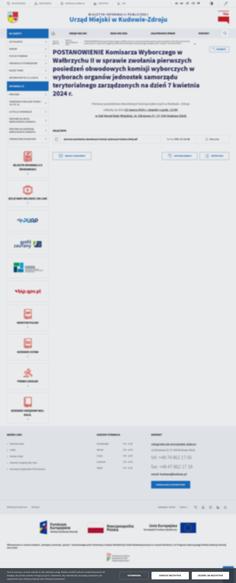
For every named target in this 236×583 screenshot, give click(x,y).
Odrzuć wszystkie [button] (170, 575)
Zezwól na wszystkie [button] (210, 575)
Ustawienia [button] (134, 575)
